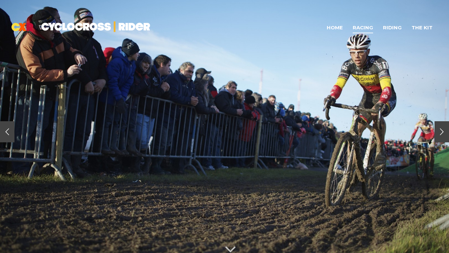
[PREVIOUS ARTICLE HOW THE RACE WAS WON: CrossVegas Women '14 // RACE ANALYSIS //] (7, 131)
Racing (363, 27)
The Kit (422, 27)
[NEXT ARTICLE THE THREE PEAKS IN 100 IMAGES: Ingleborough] (442, 131)
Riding (392, 27)
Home (335, 27)
